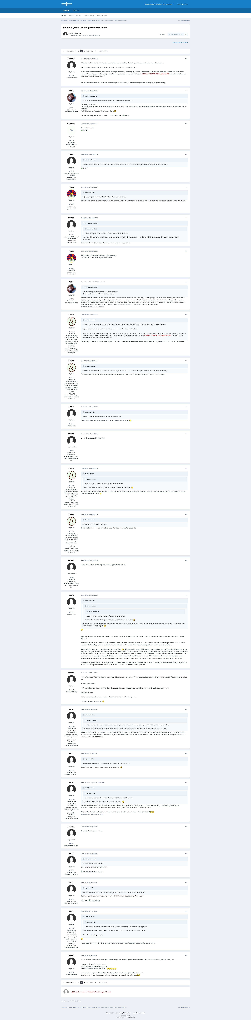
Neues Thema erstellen (180, 42)
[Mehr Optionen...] (186, 58)
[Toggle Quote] (84, 96)
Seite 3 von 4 (103, 51)
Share (163, 34)
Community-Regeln (75, 15)
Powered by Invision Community (125, 1017)
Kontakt (135, 1013)
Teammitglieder (89, 15)
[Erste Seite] (63, 51)
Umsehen (66, 10)
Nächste (90, 51)
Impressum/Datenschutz (123, 1013)
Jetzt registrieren (182, 4)
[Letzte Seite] (95, 51)
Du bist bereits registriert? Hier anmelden (159, 4)
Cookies (142, 1013)
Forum (64, 15)
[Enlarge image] (115, 111)
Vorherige (69, 51)
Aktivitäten (76, 10)
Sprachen (109, 1013)
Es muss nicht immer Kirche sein (89, 35)
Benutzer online (102, 15)
